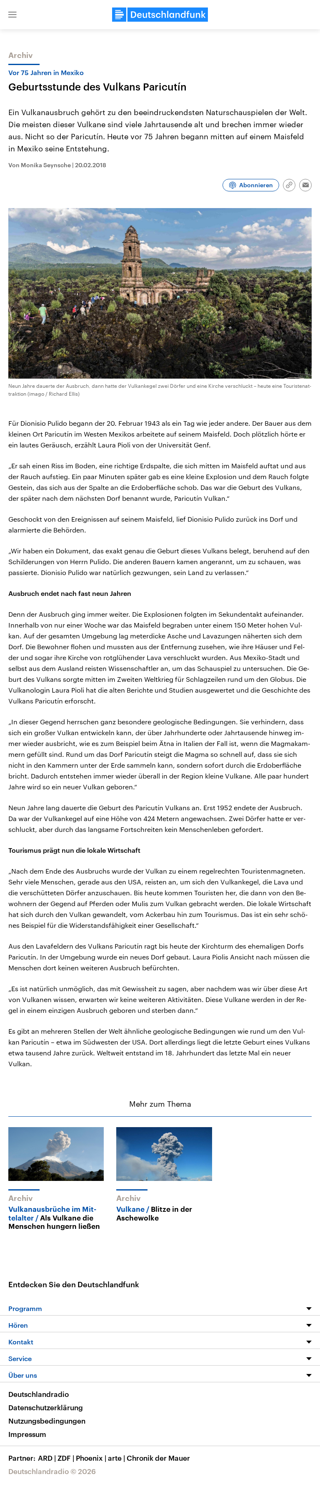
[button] (12, 14)
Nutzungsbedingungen (46, 1421)
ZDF (66, 1458)
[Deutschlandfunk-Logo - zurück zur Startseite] (160, 15)
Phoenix (91, 1458)
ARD (47, 1458)
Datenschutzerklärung (45, 1407)
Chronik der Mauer (158, 1458)
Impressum (27, 1434)
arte (116, 1458)
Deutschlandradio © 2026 (52, 1471)
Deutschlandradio (38, 1394)
